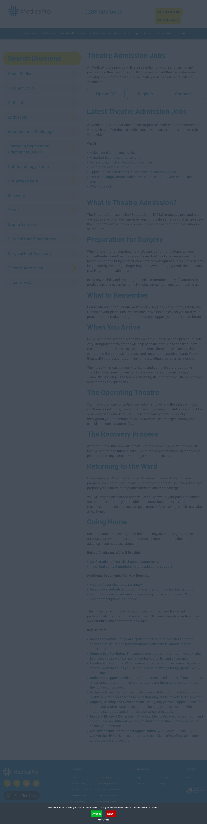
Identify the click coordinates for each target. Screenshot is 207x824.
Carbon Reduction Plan (109, 789)
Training (148, 33)
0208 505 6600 (103, 11)
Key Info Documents (81, 789)
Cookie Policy (104, 777)
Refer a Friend (165, 33)
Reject (110, 813)
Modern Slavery (79, 783)
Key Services (29, 33)
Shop (162, 783)
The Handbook (78, 795)
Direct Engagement (107, 783)
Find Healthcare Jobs (73, 33)
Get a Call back (171, 11)
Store (181, 33)
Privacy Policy (78, 801)
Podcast (140, 783)
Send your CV (170, 19)
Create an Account (107, 795)
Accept (97, 813)
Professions (49, 33)
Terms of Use (78, 777)
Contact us (191, 777)
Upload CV (106, 93)
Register (145, 93)
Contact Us (185, 93)
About (126, 33)
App (137, 33)
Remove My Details (107, 801)
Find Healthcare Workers (104, 33)
